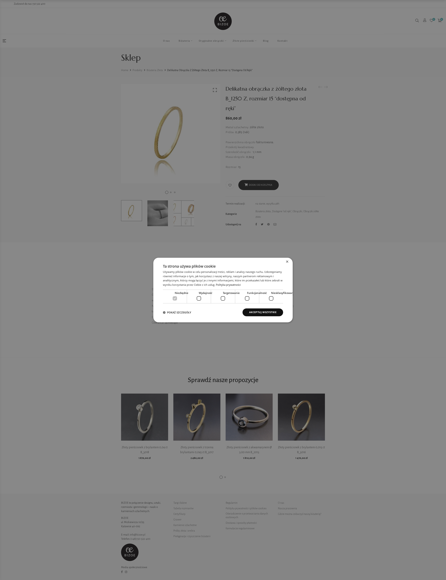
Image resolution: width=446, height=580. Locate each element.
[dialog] (223, 290)
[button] (177, 312)
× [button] (287, 261)
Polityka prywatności (228, 284)
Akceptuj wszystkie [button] (262, 312)
